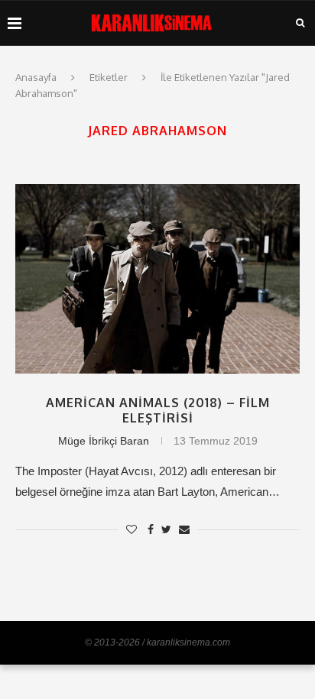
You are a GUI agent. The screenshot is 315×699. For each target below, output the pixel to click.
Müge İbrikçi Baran (103, 441)
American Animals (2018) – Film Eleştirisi (158, 410)
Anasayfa (36, 77)
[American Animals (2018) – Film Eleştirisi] (157, 279)
